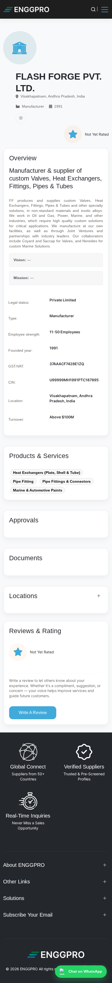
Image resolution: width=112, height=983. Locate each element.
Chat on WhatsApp (85, 971)
